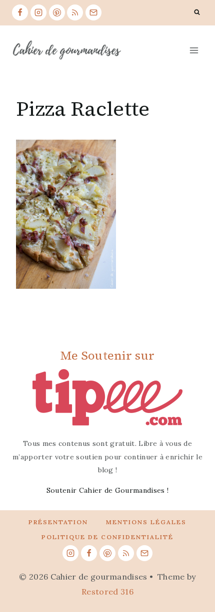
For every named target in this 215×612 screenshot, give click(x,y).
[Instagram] (38, 12)
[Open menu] (193, 50)
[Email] (94, 12)
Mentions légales (146, 522)
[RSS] (75, 12)
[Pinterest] (57, 12)
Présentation (58, 522)
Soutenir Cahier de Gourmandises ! (107, 490)
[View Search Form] (197, 12)
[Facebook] (20, 12)
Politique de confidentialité (108, 537)
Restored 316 (108, 592)
